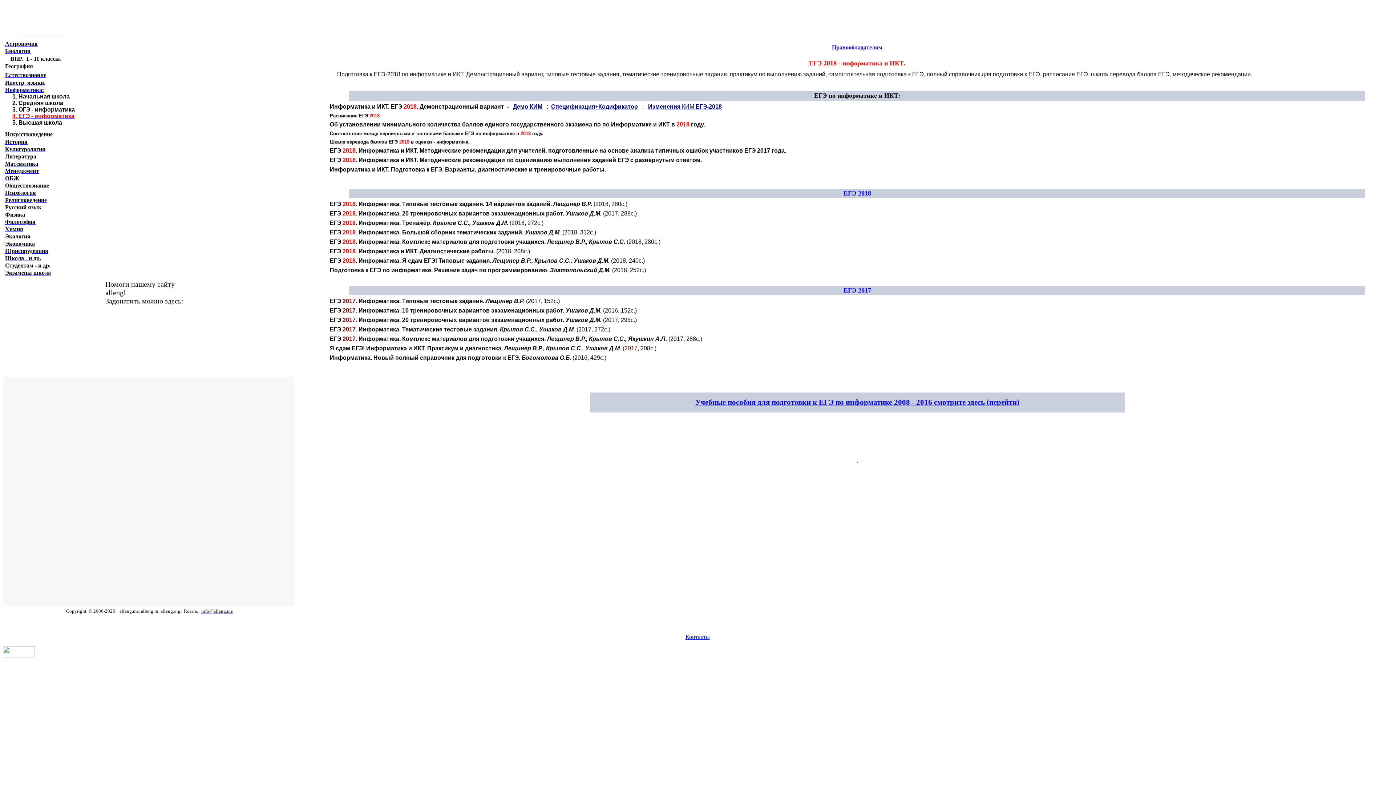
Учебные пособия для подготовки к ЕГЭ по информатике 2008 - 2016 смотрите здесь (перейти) (857, 402)
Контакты (698, 637)
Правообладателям (857, 47)
